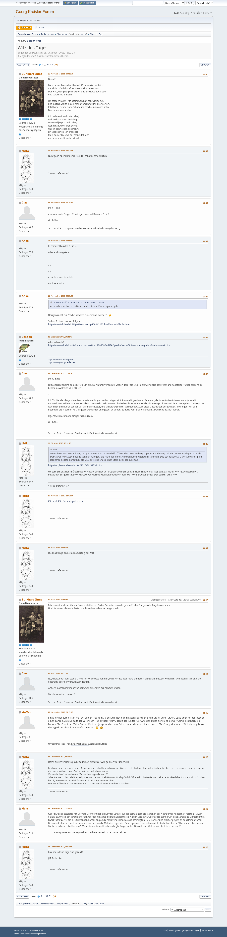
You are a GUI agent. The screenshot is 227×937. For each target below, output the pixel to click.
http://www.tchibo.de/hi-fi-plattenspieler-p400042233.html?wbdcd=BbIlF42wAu (89, 324)
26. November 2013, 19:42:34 (60, 150)
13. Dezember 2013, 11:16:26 (60, 373)
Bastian (27, 337)
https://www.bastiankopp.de (60, 359)
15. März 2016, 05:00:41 (58, 599)
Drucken (205, 65)
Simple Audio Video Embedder (26, 934)
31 (48, 64)
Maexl (83, 34)
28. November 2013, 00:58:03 (60, 296)
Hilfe (165, 930)
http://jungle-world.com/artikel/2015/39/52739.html (75, 465)
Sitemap (42, 934)
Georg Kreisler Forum (35, 11)
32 (51, 64)
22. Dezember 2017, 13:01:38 (60, 808)
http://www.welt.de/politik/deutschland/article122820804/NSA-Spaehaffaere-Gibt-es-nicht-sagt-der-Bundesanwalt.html (109, 345)
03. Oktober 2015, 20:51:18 (59, 443)
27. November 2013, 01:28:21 (60, 202)
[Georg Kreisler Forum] (20, 359)
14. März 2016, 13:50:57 (58, 547)
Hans (25, 808)
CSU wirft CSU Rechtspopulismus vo (66, 501)
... (45, 64)
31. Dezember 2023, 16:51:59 (60, 846)
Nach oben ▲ (207, 930)
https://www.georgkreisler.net (61, 362)
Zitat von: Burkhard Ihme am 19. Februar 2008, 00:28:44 (78, 302)
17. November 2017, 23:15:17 (60, 712)
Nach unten (23, 65)
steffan (26, 712)
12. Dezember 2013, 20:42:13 (60, 336)
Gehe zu (165, 909)
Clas (24, 202)
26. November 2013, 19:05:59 (60, 73)
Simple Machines (36, 930)
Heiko (25, 150)
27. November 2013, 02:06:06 (60, 240)
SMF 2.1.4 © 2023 (21, 930)
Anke (25, 241)
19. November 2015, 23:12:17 (60, 495)
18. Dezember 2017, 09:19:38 (60, 756)
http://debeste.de (80, 743)
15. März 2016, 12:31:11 (58, 673)
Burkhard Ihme (32, 74)
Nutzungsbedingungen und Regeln (184, 930)
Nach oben (22, 896)
